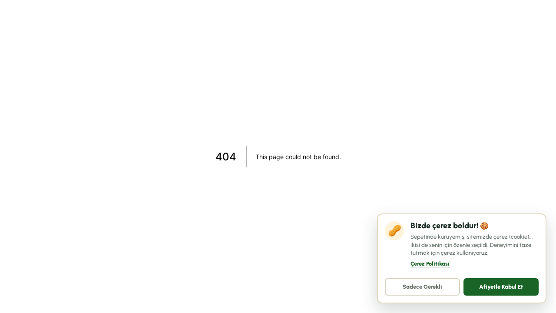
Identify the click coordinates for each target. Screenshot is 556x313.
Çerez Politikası (430, 263)
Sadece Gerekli (422, 286)
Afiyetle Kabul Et (501, 286)
